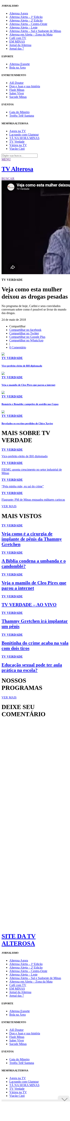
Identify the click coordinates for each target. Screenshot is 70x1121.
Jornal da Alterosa (20, 45)
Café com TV (17, 38)
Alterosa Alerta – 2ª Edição (26, 20)
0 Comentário (17, 347)
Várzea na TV (18, 145)
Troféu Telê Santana (21, 115)
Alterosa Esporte (19, 64)
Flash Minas (16, 89)
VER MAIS (9, 506)
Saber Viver (16, 93)
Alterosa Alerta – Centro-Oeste (28, 24)
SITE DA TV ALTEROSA (19, 940)
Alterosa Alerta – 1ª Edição (26, 17)
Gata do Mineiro (19, 112)
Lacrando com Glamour (24, 134)
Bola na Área (17, 67)
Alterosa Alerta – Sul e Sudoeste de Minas (35, 31)
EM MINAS (17, 41)
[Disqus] (35, 774)
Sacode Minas (18, 96)
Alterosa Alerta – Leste (23, 27)
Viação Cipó (17, 148)
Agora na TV (17, 131)
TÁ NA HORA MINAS (24, 138)
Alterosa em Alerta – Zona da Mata (30, 34)
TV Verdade (16, 141)
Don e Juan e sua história (24, 86)
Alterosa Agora (18, 13)
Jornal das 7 (16, 48)
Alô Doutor (16, 82)
